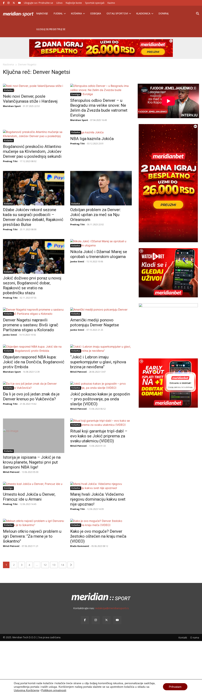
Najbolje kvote (74, 2)
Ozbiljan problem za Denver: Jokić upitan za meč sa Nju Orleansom (95, 214)
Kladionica (143, 13)
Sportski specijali (94, 2)
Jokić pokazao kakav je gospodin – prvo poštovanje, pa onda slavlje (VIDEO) (100, 399)
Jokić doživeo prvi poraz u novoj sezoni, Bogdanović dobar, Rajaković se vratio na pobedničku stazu (32, 285)
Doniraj (163, 13)
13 (53, 565)
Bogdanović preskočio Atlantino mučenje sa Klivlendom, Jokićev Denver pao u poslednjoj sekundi (32, 151)
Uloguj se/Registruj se (50, 29)
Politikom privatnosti (53, 690)
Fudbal (58, 13)
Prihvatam (175, 686)
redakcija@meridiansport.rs (112, 608)
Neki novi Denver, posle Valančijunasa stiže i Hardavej (30, 99)
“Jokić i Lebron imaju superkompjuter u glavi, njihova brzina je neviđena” (98, 362)
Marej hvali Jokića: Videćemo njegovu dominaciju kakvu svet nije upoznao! (97, 499)
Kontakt (183, 637)
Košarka (76, 13)
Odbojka (95, 13)
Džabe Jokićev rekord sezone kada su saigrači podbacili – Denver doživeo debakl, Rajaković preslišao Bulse (33, 217)
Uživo (59, 2)
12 (45, 565)
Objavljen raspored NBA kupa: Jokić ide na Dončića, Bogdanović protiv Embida (33, 362)
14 (62, 565)
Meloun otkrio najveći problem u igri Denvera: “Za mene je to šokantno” (32, 536)
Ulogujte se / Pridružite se (38, 2)
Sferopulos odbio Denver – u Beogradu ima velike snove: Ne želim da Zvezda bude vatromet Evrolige (98, 108)
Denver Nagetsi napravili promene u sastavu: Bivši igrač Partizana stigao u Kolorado (30, 325)
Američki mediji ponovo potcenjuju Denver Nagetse (94, 322)
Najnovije (42, 13)
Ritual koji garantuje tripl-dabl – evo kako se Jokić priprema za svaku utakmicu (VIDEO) (98, 436)
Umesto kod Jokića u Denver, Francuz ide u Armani (29, 497)
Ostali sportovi (117, 13)
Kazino (111, 2)
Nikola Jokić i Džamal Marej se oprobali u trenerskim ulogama (98, 254)
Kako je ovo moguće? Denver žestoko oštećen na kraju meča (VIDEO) (98, 536)
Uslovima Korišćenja (26, 690)
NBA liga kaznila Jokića (92, 138)
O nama (194, 637)
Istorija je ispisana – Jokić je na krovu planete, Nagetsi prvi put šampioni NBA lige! (32, 462)
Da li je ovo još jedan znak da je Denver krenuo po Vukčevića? (31, 396)
